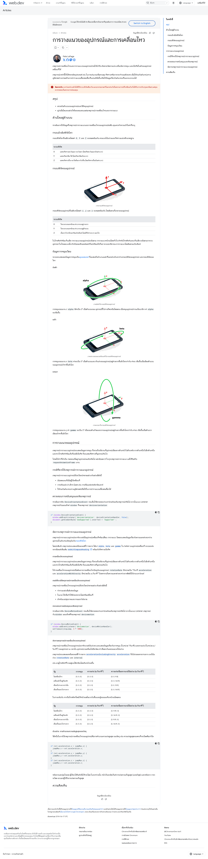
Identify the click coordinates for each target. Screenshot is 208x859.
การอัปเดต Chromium (130, 835)
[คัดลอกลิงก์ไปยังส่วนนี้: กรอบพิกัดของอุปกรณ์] (77, 168)
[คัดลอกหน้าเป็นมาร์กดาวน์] (63, 48)
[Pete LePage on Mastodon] (71, 61)
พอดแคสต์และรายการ (129, 843)
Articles (7, 10)
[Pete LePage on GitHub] (67, 61)
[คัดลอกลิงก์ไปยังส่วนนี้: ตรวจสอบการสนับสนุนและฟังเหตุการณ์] (93, 496)
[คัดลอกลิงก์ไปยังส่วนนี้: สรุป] (60, 99)
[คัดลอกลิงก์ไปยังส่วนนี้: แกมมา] (60, 371)
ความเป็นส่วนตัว (17, 854)
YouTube (167, 835)
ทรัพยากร (36, 3)
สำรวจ (48, 3)
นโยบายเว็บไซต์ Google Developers (72, 812)
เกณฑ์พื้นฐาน (60, 3)
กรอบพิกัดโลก (80, 541)
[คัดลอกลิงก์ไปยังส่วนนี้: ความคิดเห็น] (69, 785)
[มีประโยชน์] (150, 33)
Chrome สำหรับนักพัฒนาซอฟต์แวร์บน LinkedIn (181, 839)
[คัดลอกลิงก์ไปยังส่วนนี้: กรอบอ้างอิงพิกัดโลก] (74, 132)
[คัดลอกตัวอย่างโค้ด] (158, 512)
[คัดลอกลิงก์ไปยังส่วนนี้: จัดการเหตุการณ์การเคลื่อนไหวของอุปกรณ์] (87, 640)
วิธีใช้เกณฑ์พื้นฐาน (77, 3)
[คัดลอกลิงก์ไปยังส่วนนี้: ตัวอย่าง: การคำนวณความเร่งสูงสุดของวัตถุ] (88, 731)
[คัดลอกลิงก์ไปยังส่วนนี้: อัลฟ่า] (59, 267)
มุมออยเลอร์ (84, 257)
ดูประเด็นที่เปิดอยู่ (85, 835)
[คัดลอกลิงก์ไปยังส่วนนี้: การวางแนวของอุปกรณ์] (81, 443)
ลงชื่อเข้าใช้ (201, 3)
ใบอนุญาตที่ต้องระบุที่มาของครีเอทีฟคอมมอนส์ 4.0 (87, 809)
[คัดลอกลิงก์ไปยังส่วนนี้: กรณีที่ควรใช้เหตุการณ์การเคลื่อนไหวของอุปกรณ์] (92, 580)
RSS (165, 843)
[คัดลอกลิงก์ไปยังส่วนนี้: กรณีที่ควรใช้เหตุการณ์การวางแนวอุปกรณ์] (95, 470)
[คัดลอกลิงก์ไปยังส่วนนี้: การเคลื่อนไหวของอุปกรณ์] (75, 556)
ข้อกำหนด (6, 854)
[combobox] (157, 3)
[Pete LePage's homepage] (74, 61)
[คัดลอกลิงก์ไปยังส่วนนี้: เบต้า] (58, 319)
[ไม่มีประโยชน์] (153, 33)
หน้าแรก (55, 33)
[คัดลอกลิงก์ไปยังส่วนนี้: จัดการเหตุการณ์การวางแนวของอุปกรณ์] (93, 532)
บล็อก (92, 3)
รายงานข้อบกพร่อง (85, 831)
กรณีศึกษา (103, 3)
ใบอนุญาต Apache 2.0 (133, 809)
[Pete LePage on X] (64, 61)
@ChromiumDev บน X (172, 831)
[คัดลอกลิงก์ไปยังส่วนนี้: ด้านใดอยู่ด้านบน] (74, 117)
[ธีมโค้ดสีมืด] (155, 512)
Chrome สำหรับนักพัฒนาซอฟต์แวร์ (134, 831)
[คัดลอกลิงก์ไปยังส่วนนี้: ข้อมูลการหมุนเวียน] (73, 251)
